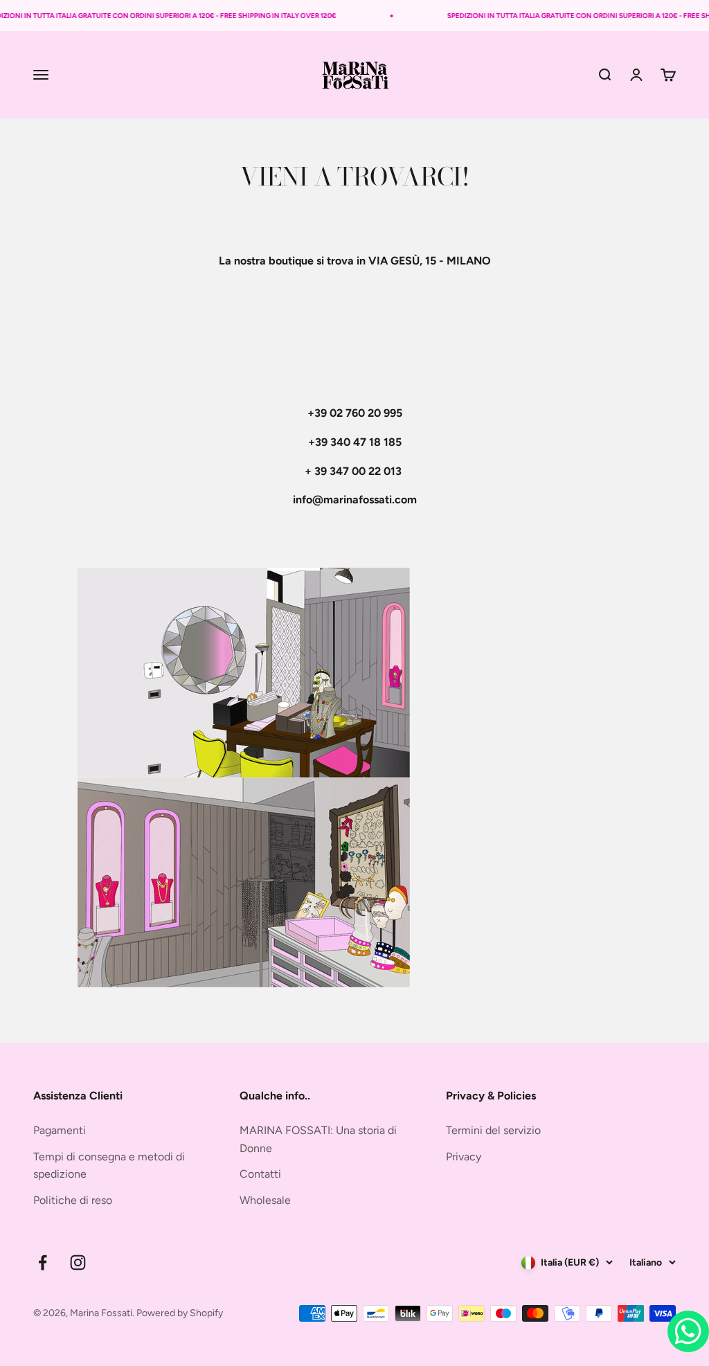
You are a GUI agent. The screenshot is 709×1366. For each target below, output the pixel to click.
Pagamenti (59, 1130)
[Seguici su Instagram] (78, 1262)
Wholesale (265, 1200)
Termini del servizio (493, 1130)
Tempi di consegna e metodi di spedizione (109, 1165)
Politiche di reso (72, 1200)
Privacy (463, 1156)
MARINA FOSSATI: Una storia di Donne (318, 1139)
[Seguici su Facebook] (42, 1262)
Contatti (260, 1173)
